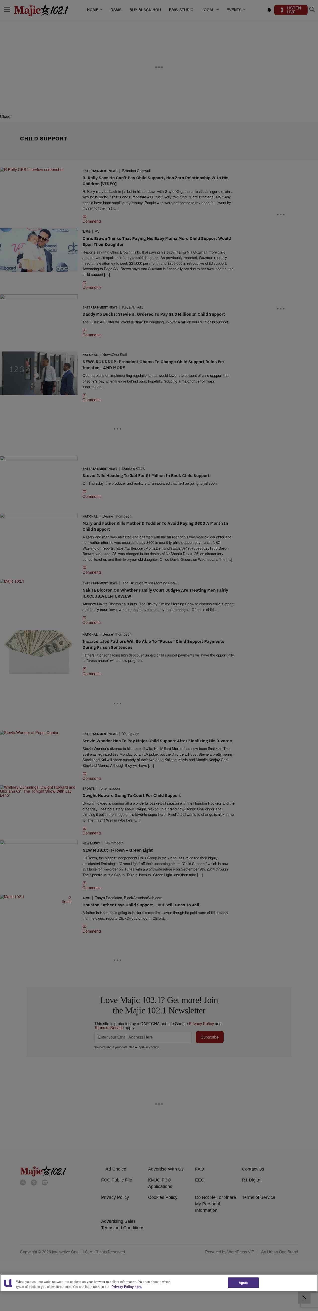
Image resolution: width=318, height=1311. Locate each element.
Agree (243, 1282)
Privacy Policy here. (127, 1286)
